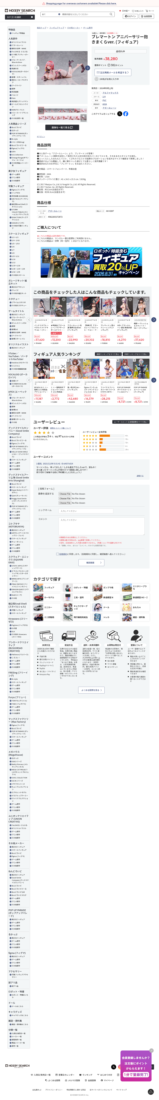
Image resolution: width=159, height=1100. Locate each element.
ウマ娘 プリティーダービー (20, 55)
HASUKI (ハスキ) (18, 223)
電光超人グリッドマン (20, 101)
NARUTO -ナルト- (18, 110)
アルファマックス (110, 92)
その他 (14, 422)
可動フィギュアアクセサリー (20, 975)
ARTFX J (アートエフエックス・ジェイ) (20, 534)
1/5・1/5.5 (16, 243)
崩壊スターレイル (18, 339)
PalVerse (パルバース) (20, 654)
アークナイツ (16, 85)
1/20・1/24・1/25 (18, 269)
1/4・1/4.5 (16, 240)
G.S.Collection (17, 154)
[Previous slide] (37, 67)
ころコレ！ (16, 657)
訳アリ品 (15, 986)
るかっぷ (15, 130)
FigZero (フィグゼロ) (20, 625)
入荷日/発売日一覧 (18, 1033)
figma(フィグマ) (18, 148)
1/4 (103, 96)
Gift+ (14, 151)
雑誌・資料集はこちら (20, 1024)
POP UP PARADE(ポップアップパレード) (20, 134)
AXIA (104, 104)
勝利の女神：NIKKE (19, 48)
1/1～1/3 (15, 237)
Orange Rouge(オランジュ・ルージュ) (20, 158)
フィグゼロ (16, 193)
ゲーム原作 (16, 174)
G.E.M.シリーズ (17, 781)
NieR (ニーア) (17, 595)
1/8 (13, 253)
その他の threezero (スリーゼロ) (19, 635)
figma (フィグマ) (18, 190)
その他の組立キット (19, 293)
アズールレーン (17, 45)
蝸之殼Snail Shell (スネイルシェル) (20, 205)
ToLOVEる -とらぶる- (20, 825)
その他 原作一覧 (18, 118)
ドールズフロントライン (20, 105)
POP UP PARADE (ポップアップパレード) (20, 507)
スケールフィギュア (19, 459)
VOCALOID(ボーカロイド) (20, 72)
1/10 (13, 259)
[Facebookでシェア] (125, 113)
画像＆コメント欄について (60, 428)
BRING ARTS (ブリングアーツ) (20, 580)
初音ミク (15, 381)
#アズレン (41, 136)
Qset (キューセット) (19, 495)
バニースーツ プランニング (20, 114)
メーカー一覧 (17, 1036)
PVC (104, 100)
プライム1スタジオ (19, 302)
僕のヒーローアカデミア (20, 81)
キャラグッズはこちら (20, 1015)
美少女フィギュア (18, 314)
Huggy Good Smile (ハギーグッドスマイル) (19, 501)
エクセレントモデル (19, 792)
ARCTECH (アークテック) (20, 200)
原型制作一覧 (17, 1039)
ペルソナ (15, 95)
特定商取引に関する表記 (76, 1090)
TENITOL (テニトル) (19, 700)
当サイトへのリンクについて (101, 1090)
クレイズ (15, 290)
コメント (42, 518)
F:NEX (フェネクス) (19, 704)
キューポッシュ (17, 542)
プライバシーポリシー (54, 1090)
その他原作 (16, 180)
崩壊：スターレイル (19, 77)
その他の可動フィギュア (20, 227)
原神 (13, 89)
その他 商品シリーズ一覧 (20, 164)
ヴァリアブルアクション (20, 799)
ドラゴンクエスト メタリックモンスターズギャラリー (20, 573)
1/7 (13, 250)
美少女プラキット (18, 287)
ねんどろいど (17, 127)
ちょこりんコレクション (20, 788)
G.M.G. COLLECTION (19, 777)
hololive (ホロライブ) (20, 362)
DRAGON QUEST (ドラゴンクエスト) (20, 590)
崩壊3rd (15, 329)
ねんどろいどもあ (18, 892)
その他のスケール (18, 275)
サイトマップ (121, 1090)
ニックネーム (45, 510)
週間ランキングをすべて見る (108, 354)
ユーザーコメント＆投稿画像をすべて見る (130, 422)
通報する (140, 475)
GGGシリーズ (17, 761)
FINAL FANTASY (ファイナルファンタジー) (20, 585)
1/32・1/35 (16, 272)
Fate (13, 98)
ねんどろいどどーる (19, 145)
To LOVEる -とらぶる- (20, 51)
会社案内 (35, 1090)
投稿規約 (63, 554)
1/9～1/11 (15, 256)
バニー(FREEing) (18, 142)
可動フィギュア (17, 610)
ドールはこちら (17, 1006)
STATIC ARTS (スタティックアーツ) (20, 567)
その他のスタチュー (19, 305)
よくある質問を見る (90, 690)
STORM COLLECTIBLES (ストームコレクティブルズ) (20, 211)
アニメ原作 (16, 177)
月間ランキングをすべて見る (135, 354)
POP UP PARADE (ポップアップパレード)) (20, 447)
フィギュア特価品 (18, 33)
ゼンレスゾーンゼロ (19, 65)
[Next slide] (87, 67)
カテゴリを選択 (14, 17)
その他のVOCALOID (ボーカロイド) (19, 385)
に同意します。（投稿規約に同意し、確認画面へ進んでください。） (92, 554)
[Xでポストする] (119, 113)
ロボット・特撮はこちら (20, 996)
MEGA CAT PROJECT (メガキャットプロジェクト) (20, 772)
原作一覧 (15, 1046)
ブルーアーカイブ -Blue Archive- (19, 61)
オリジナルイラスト (19, 42)
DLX (13, 631)
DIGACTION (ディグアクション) (20, 218)
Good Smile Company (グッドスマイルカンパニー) (20, 880)
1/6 (13, 246)
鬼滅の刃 (15, 68)
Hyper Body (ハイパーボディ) (20, 491)
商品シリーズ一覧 (18, 1043)
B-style (15, 139)
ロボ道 (14, 628)
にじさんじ (16, 366)
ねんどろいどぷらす (19, 895)
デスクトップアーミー (20, 795)
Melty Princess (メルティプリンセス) (20, 765)
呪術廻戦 (15, 92)
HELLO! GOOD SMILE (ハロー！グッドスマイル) (20, 454)
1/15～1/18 (16, 265)
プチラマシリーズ (18, 784)
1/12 (13, 262)
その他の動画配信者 (19, 369)
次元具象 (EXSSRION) (20, 196)
